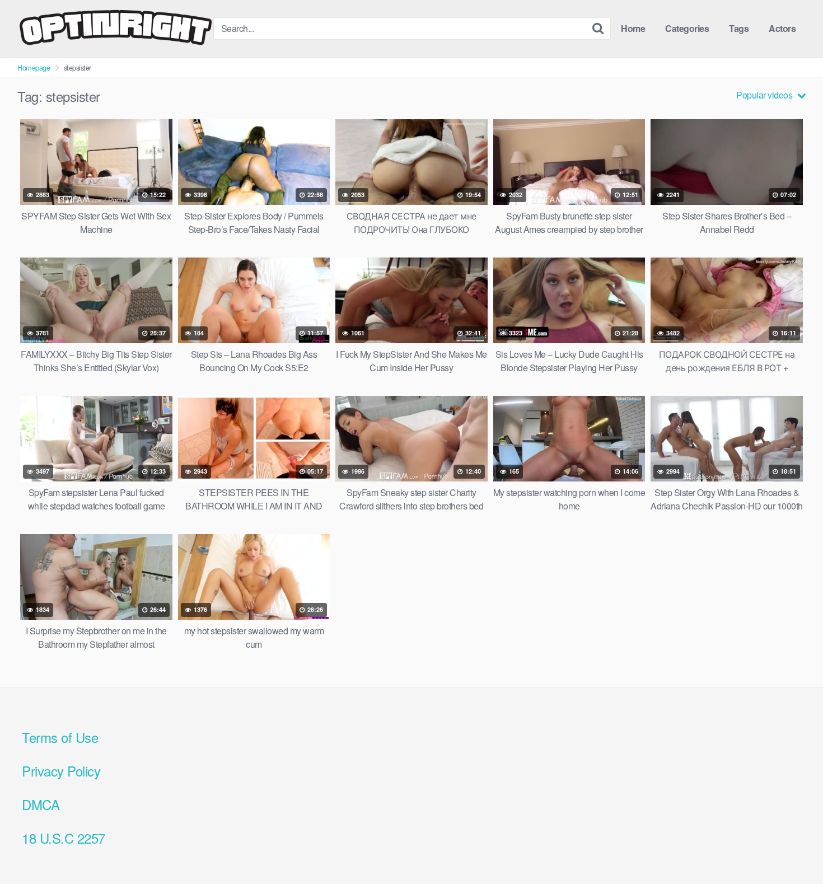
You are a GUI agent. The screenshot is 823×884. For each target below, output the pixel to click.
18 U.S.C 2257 (63, 838)
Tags (739, 28)
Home (633, 28)
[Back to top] (792, 848)
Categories (687, 28)
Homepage (33, 67)
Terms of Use (60, 737)
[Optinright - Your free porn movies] (115, 28)
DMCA (40, 804)
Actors (782, 28)
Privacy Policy (61, 770)
